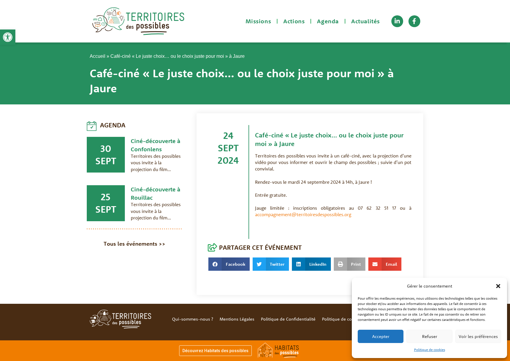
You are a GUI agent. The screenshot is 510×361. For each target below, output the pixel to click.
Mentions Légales (237, 319)
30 (105, 148)
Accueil (97, 56)
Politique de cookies (429, 349)
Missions (258, 21)
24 (228, 135)
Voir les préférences (478, 336)
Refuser (429, 336)
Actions (294, 21)
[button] (7, 37)
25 (105, 197)
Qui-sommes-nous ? (192, 319)
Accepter (380, 336)
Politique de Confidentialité (288, 319)
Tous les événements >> (134, 243)
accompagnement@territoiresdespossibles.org (303, 214)
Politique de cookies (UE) (347, 319)
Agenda (328, 21)
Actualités (365, 21)
